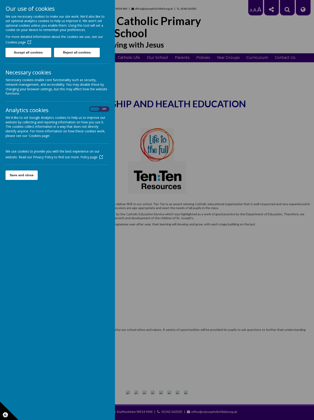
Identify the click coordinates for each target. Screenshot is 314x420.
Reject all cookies (77, 52)
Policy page (88, 157)
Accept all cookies (28, 52)
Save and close (22, 175)
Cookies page (16, 42)
